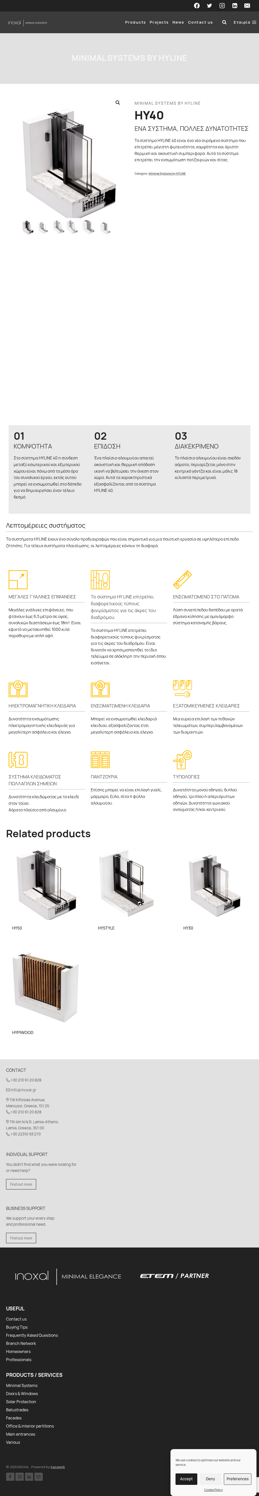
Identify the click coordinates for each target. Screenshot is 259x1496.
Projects (159, 22)
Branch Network (21, 1343)
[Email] (247, 5)
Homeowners (18, 1351)
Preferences (238, 1479)
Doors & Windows (22, 1393)
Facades (13, 1418)
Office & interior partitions (30, 1426)
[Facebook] (197, 5)
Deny (210, 1479)
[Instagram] (222, 5)
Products (135, 22)
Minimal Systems (21, 1385)
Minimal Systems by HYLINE (129, 57)
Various (13, 1442)
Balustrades (17, 1410)
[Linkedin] (234, 5)
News (178, 22)
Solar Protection (21, 1401)
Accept (186, 1479)
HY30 (188, 928)
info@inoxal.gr (23, 1090)
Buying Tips (17, 1327)
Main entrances (20, 1434)
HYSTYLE (106, 928)
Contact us (200, 22)
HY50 (17, 928)
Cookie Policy (213, 1490)
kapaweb (58, 1467)
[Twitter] (209, 5)
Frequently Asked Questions (32, 1335)
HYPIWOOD (22, 1032)
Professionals (18, 1359)
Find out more (21, 1184)
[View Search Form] (224, 22)
